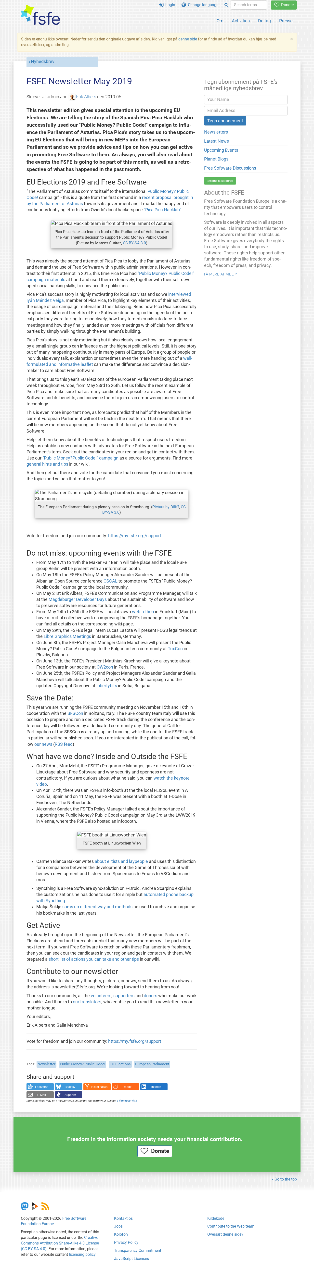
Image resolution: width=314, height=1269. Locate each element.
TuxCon (175, 648)
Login (169, 4)
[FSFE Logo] (40, 15)
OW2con (105, 667)
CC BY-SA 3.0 (134, 243)
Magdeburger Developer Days (78, 599)
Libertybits (106, 685)
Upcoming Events (221, 150)
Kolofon (121, 1234)
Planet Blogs (216, 159)
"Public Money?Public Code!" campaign (80, 458)
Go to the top (286, 1179)
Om (220, 20)
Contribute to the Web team (230, 1226)
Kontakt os (123, 1218)
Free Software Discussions (230, 168)
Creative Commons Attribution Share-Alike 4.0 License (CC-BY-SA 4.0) (60, 1243)
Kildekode (215, 1218)
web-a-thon (143, 611)
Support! (70, 1095)
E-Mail (41, 1095)
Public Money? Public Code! (82, 1064)
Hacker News (98, 1087)
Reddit (127, 1087)
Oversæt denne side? (225, 1234)
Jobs (118, 1226)
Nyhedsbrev (42, 61)
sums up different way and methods (97, 906)
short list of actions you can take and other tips (94, 959)
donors (150, 995)
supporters (123, 995)
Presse (286, 20)
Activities (241, 20)
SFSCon (75, 713)
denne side (187, 39)
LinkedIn (155, 1087)
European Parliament (152, 1064)
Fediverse (41, 1087)
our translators (87, 1001)
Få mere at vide (127, 1101)
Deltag (264, 20)
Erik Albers (86, 96)
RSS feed (64, 744)
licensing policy (82, 1254)
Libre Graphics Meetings (67, 636)
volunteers (101, 995)
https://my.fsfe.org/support (134, 535)
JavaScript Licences (131, 1258)
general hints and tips (47, 464)
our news (43, 744)
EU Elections (120, 1064)
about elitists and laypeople (121, 861)
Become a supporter (220, 181)
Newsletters (216, 132)
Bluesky (70, 1087)
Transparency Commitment (137, 1250)
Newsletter (46, 1064)
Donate (286, 4)
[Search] (226, 5)
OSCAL (111, 581)
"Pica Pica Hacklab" (162, 209)
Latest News (216, 141)
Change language (202, 4)
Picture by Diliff (165, 507)
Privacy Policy (126, 1242)
